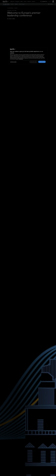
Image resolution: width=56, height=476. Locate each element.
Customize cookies (13, 61)
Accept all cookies (42, 61)
